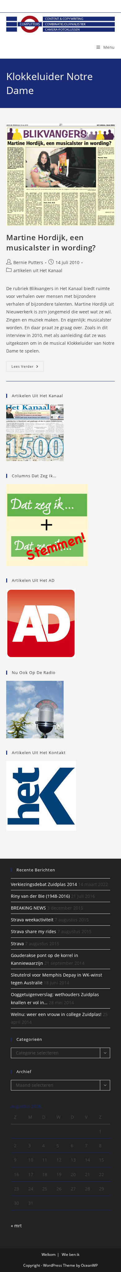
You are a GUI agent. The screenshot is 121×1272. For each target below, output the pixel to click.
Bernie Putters (28, 262)
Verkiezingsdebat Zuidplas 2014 (44, 884)
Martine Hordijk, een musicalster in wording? (51, 242)
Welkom (49, 1254)
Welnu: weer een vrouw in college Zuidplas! (56, 1014)
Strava (17, 943)
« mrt (16, 1226)
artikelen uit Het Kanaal (37, 270)
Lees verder (27, 367)
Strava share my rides (33, 931)
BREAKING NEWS (28, 908)
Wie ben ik (70, 1254)
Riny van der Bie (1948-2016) (40, 896)
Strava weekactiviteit (32, 920)
